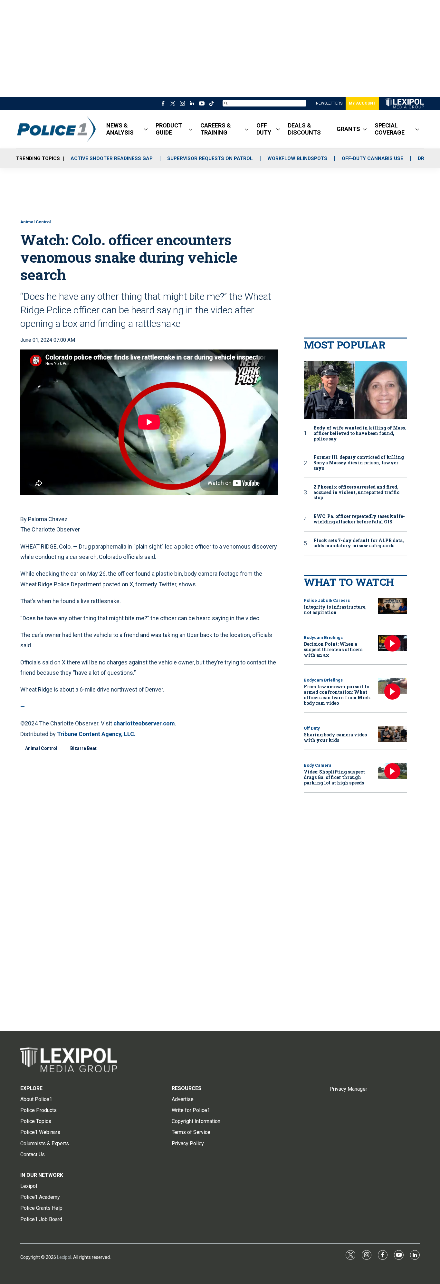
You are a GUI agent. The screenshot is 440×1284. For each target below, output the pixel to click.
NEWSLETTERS (329, 103)
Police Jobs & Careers (327, 600)
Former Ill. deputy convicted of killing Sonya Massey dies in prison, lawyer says (358, 463)
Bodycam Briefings (323, 637)
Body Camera (317, 765)
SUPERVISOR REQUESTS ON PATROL (210, 158)
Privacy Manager (348, 1089)
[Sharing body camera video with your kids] (392, 734)
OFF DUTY (263, 129)
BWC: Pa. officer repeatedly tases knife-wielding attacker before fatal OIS (359, 519)
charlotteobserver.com (144, 723)
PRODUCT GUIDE (169, 129)
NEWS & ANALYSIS (120, 129)
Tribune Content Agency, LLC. (96, 734)
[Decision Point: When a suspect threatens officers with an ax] (392, 643)
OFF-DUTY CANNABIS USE (372, 158)
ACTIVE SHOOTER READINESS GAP (112, 158)
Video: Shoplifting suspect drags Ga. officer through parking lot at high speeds (334, 777)
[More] (146, 129)
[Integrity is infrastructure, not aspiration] (392, 606)
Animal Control (35, 221)
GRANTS (348, 129)
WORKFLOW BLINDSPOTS (297, 158)
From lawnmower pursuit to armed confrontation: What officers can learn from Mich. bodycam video (337, 694)
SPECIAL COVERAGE (390, 129)
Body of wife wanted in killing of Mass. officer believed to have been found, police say (359, 433)
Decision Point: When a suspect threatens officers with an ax (333, 649)
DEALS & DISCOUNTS (304, 129)
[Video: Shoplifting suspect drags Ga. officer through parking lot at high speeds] (392, 771)
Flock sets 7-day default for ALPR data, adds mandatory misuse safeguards (358, 543)
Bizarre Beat (83, 748)
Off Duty (312, 728)
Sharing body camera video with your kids (335, 737)
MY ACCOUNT (362, 103)
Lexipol (64, 1257)
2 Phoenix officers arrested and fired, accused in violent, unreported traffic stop (356, 492)
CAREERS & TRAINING (215, 129)
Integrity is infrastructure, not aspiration (335, 609)
